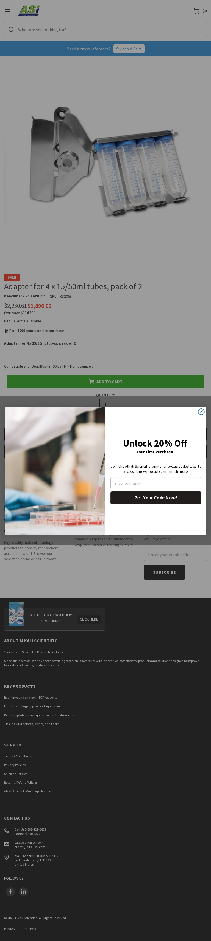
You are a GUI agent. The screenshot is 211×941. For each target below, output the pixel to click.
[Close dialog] (201, 411)
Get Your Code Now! (155, 497)
